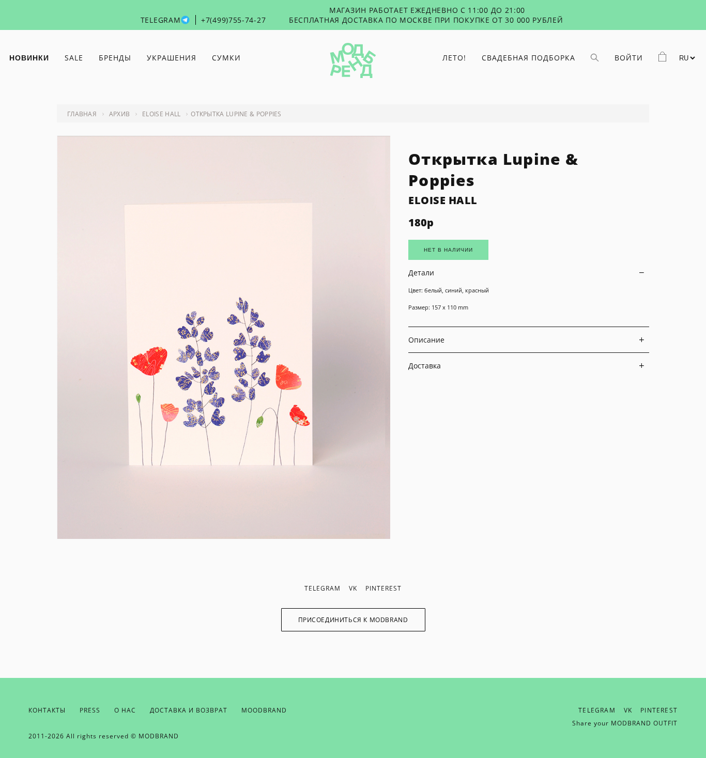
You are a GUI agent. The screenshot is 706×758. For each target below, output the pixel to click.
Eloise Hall (161, 114)
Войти (629, 58)
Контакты (47, 710)
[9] (223, 536)
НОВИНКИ (29, 58)
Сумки (226, 58)
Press (90, 710)
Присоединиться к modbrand (353, 619)
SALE (74, 58)
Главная (82, 114)
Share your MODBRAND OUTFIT (625, 723)
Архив (119, 114)
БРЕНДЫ (115, 58)
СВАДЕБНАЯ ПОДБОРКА (528, 58)
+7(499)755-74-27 (233, 20)
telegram (322, 588)
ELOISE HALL (443, 200)
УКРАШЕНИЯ (171, 58)
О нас (125, 710)
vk (353, 588)
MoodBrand (264, 710)
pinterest (383, 588)
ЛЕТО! (454, 58)
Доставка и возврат (188, 710)
